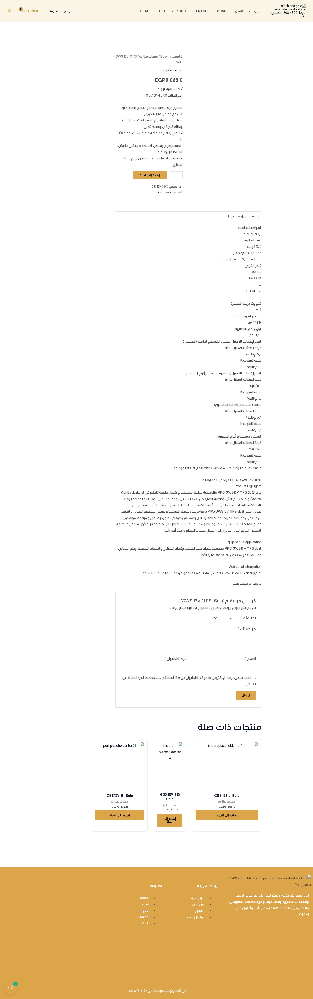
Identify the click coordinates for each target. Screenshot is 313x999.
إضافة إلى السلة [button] (227, 815)
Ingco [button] (181, 11)
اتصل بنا (53, 11)
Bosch (164, 56)
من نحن (68, 11)
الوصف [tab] (256, 216)
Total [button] (143, 11)
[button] (215, 11)
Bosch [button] (222, 11)
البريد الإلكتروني (176, 658)
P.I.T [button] (162, 11)
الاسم (250, 658)
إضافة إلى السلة (150, 175)
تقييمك (248, 618)
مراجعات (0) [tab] (237, 216)
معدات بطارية (148, 56)
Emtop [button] (201, 11)
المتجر (239, 11)
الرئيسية (254, 11)
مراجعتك (247, 629)
